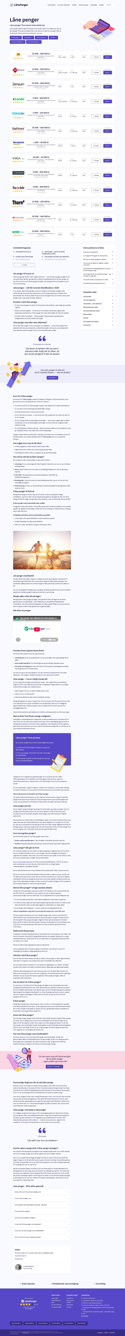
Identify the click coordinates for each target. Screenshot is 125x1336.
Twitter (106, 1333)
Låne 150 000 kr (29, 1323)
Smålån (74, 5)
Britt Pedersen (29, 1266)
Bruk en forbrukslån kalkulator (23, 862)
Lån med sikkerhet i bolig (91, 311)
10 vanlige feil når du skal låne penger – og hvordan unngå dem (98, 1312)
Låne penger (15, 37)
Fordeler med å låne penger (24, 256)
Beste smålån (87, 314)
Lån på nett (87, 325)
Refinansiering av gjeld (90, 307)
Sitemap (69, 1307)
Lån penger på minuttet (91, 321)
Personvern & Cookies (70, 1301)
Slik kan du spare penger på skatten (92, 1303)
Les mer (39, 33)
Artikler (101, 5)
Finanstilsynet (25, 1332)
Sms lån (85, 318)
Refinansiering (83, 5)
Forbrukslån (51, 5)
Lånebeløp (93, 5)
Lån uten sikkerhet (64, 5)
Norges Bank (19, 1259)
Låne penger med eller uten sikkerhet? (56, 256)
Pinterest (112, 1333)
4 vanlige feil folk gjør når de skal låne (93, 1300)
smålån (54, 809)
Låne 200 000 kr (16, 1323)
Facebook (100, 1333)
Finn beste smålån (56, 1307)
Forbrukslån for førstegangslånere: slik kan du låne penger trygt (98, 1308)
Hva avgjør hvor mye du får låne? (55, 259)
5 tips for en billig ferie (89, 1298)
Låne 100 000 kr (43, 1323)
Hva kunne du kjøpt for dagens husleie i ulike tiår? (96, 1305)
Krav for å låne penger (23, 259)
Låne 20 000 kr (69, 1323)
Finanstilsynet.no (20, 1256)
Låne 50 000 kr (56, 1323)
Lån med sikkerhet (33, 42)
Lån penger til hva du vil (23, 252)
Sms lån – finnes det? (53, 1066)
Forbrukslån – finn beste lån (92, 303)
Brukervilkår (70, 1305)
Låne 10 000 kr (81, 1323)
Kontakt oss (70, 1298)
